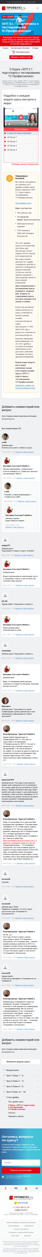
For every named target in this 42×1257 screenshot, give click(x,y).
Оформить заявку (16, 1116)
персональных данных (13, 1178)
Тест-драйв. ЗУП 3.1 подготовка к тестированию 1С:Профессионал (20, 82)
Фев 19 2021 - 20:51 (8, 805)
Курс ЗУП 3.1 (26, 44)
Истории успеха (17, 2)
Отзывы (35, 48)
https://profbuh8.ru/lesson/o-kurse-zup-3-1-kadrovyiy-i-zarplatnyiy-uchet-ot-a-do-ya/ (20, 841)
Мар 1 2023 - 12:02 (8, 555)
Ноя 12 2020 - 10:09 (8, 918)
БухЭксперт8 (31, 2)
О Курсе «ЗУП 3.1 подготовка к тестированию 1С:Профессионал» (21, 1107)
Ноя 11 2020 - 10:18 (8, 985)
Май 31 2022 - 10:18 (8, 658)
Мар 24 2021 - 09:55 (9, 764)
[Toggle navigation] (37, 8)
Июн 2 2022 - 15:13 (9, 690)
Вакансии (27, 1236)
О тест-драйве (34, 83)
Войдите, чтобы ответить (25, 452)
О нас (8, 2)
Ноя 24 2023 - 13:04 (12, 525)
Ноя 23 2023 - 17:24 (11, 501)
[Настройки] (28, 124)
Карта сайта (15, 1236)
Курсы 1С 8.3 (7, 81)
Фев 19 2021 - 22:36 (9, 863)
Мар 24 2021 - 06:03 (8, 721)
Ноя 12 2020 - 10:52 (9, 957)
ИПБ (24, 2)
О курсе (5, 48)
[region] (21, 141)
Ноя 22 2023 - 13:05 (8, 452)
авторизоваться (8, 419)
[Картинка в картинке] (32, 124)
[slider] (15, 124)
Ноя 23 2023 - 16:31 (9, 478)
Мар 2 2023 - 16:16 (9, 585)
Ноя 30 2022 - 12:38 (8, 608)
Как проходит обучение (20, 48)
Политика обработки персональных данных (21, 1222)
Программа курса (22, 52)
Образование (28, 1226)
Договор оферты (14, 1226)
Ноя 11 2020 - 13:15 (9, 1029)
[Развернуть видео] (36, 124)
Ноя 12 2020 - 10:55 (8, 886)
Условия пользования (21, 1229)
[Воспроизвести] (6, 124)
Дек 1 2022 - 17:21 (9, 634)
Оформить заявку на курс (21, 57)
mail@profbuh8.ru (21, 1210)
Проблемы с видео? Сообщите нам (25, 164)
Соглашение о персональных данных (21, 1232)
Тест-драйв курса (15, 1102)
